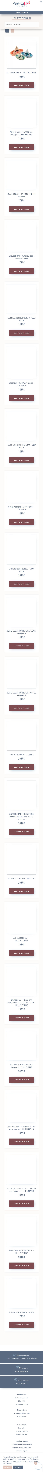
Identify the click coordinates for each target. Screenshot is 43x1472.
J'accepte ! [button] (17, 1467)
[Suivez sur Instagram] (5, 12)
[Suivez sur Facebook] (2, 12)
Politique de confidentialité (21, 1447)
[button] (41, 2)
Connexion (21, 1428)
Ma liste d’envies (21, 1434)
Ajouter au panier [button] (21, 85)
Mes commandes (22, 1431)
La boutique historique (22, 1413)
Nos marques (21, 1416)
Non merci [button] (7, 1467)
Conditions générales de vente (21, 1444)
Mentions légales (22, 1451)
